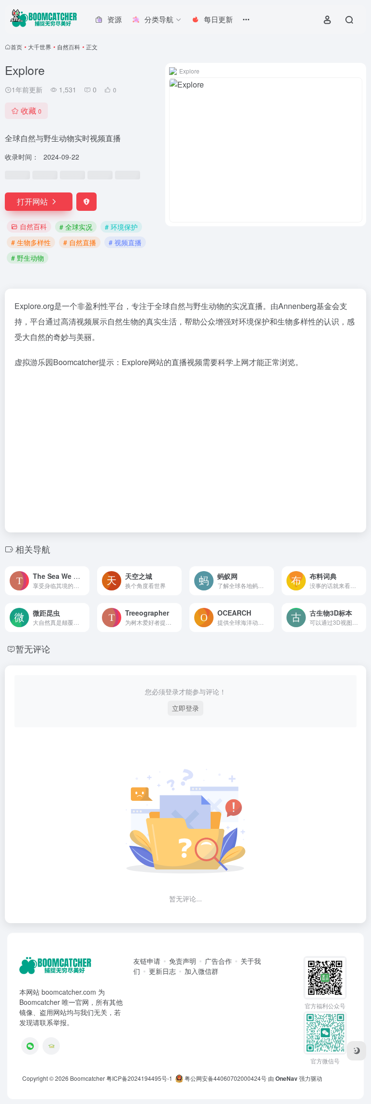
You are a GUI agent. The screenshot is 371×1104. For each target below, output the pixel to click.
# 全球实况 (75, 227)
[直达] (84, 581)
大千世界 (39, 47)
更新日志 (162, 971)
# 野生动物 (27, 258)
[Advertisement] (185, 447)
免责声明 (182, 961)
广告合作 (218, 961)
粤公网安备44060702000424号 (225, 1078)
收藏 (31, 110)
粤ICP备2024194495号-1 (139, 1078)
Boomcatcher (87, 1078)
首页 (16, 47)
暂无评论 (32, 648)
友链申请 (146, 961)
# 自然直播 (79, 242)
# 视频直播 (125, 242)
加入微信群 (201, 971)
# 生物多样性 (31, 242)
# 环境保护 (121, 227)
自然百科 (68, 47)
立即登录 (185, 708)
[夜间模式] (356, 1050)
